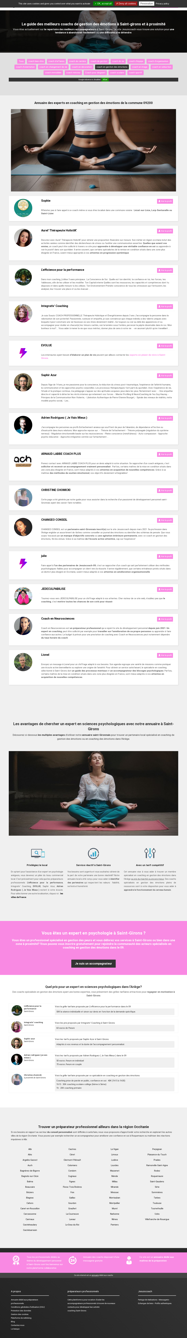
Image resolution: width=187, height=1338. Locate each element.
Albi (30, 1149)
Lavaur (72, 1219)
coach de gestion (99, 61)
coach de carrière (77, 61)
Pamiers (115, 1225)
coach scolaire (117, 72)
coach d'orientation (25, 67)
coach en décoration (82, 67)
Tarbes (157, 1198)
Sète (157, 1187)
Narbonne (114, 1214)
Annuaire (14, 1300)
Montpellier (114, 1203)
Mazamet (114, 1171)
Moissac (115, 1192)
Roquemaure (157, 1176)
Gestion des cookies (19, 1314)
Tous (21, 61)
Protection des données (21, 1311)
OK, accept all (104, 3)
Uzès (157, 1214)
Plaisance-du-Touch (157, 1154)
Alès (30, 1154)
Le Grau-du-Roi (72, 1225)
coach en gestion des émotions (112, 67)
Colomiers (72, 1165)
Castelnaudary (30, 1225)
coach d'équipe (136, 61)
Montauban (114, 1198)
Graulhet (72, 1208)
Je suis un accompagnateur (93, 963)
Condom (72, 1171)
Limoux (114, 1154)
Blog (13, 1322)
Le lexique (15, 1329)
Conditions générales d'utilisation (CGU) (28, 1307)
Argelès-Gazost (30, 1160)
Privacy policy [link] (162, 3)
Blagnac (30, 1198)
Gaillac (72, 1198)
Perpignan (157, 1149)
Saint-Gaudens (157, 1181)
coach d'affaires (56, 61)
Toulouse (157, 1203)
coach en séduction (161, 67)
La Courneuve (72, 1214)
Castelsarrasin (30, 1230)
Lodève (114, 1160)
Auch (30, 1165)
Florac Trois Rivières (72, 1187)
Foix (72, 1192)
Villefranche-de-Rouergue (157, 1219)
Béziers (30, 1192)
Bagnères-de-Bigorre (30, 1171)
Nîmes (115, 1219)
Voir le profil (166, 201)
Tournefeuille (157, 1208)
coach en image (139, 67)
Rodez (157, 1171)
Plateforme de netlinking (21, 1318)
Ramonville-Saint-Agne (157, 1165)
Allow (105, 80)
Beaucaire (30, 1187)
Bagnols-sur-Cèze (29, 1176)
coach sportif (135, 72)
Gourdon (72, 1203)
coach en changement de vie (53, 67)
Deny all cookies (127, 3)
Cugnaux (72, 1176)
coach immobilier (53, 72)
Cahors (30, 1203)
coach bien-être (36, 61)
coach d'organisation (158, 61)
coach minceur (73, 72)
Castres (72, 1149)
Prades (157, 1160)
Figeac (72, 1181)
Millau (114, 1181)
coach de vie (118, 61)
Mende (114, 1176)
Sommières (157, 1192)
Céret (72, 1154)
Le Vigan (115, 1149)
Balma (30, 1181)
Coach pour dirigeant (95, 72)
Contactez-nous (17, 1325)
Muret (115, 1208)
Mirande (114, 1187)
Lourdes (114, 1165)
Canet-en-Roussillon (30, 1208)
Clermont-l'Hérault (72, 1160)
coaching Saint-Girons (76, 1311)
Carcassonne (30, 1214)
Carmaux (30, 1219)
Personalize (146, 3)
